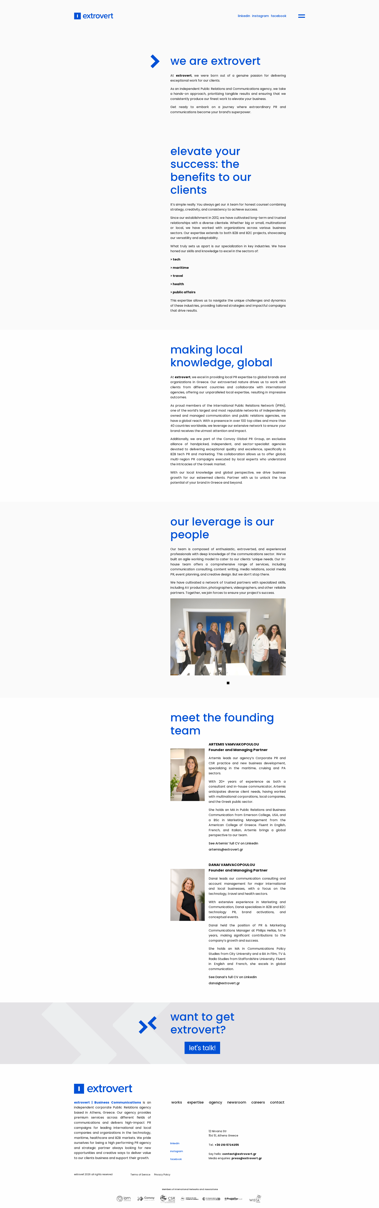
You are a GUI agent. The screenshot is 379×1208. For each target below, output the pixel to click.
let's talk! (202, 1048)
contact (277, 1102)
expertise (195, 1102)
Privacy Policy (162, 1174)
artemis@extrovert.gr (226, 849)
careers (258, 1102)
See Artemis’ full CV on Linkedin (233, 843)
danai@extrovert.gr (224, 983)
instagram (260, 16)
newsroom (236, 1102)
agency (215, 1102)
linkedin (244, 16)
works (176, 1102)
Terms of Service (140, 1174)
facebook (278, 16)
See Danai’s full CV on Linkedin (233, 977)
